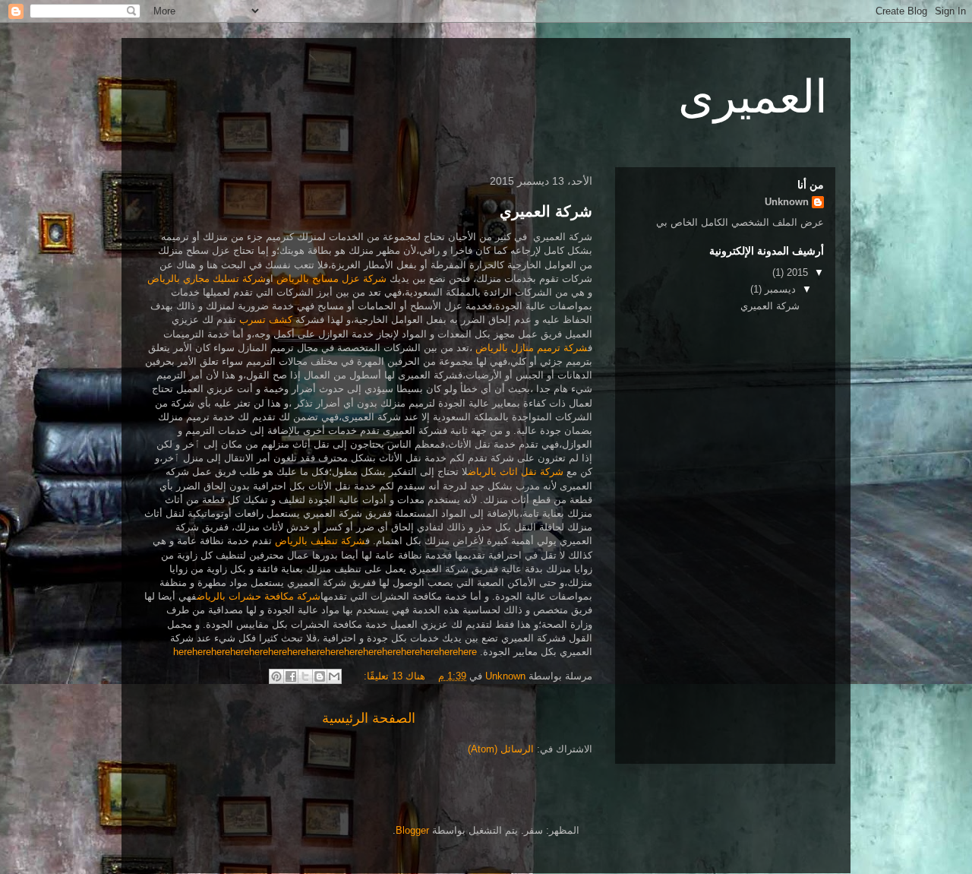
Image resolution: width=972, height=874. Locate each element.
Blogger (412, 830)
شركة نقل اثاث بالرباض (515, 471)
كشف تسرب (265, 319)
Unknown (787, 201)
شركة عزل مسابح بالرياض (331, 278)
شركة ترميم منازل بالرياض (531, 347)
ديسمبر (779, 289)
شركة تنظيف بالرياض (320, 540)
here (182, 651)
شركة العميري (546, 211)
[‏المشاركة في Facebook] (290, 676)
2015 (796, 272)
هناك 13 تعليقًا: (393, 676)
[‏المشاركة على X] (305, 676)
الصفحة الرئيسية (368, 718)
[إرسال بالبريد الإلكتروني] (334, 676)
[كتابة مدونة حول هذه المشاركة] (319, 676)
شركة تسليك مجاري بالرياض (206, 278)
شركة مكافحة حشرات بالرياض (258, 596)
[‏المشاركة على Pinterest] (276, 676)
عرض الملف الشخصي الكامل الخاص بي (740, 222)
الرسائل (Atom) (501, 749)
